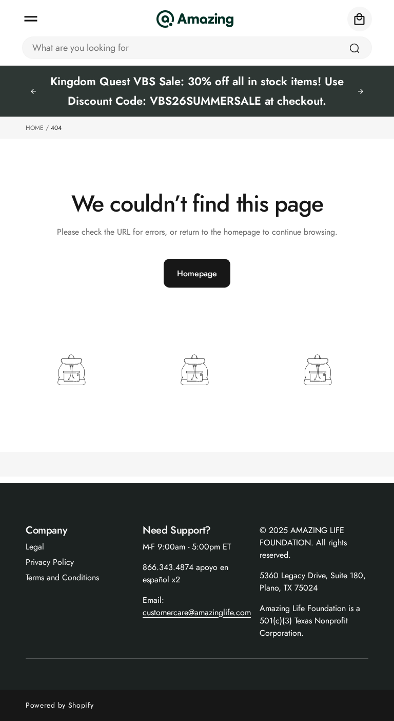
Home (35, 127)
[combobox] (197, 47)
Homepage (197, 273)
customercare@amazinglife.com (197, 612)
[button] (30, 19)
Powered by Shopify (60, 705)
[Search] (354, 48)
